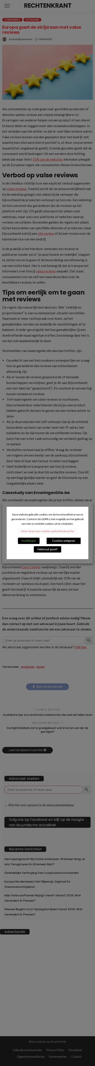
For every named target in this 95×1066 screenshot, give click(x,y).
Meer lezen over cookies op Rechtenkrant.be (47, 531)
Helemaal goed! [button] (47, 549)
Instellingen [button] (28, 541)
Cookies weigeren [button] (63, 541)
